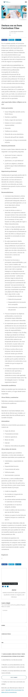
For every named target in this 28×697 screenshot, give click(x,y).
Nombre (3, 625)
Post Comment (14, 677)
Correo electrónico (6, 633)
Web (2, 642)
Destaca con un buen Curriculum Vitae (11, 26)
